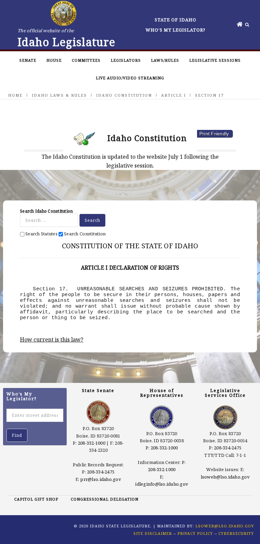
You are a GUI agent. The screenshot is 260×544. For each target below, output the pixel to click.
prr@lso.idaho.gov (100, 479)
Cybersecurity (236, 533)
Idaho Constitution (124, 95)
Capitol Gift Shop (36, 499)
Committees (86, 60)
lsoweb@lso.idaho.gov (225, 477)
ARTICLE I (173, 95)
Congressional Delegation (104, 499)
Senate (27, 60)
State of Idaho (175, 20)
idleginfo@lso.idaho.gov (161, 484)
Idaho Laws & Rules (59, 95)
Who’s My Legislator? (175, 30)
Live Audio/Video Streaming (130, 77)
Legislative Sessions (215, 60)
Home (15, 95)
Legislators (126, 60)
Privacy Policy (195, 533)
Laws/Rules (165, 60)
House (54, 60)
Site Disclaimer (152, 533)
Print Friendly (214, 133)
